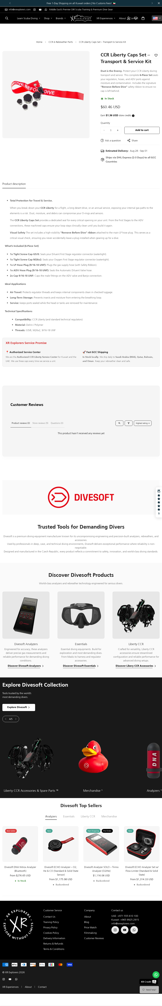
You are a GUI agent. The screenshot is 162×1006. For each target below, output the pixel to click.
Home (39, 42)
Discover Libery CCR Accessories (134, 666)
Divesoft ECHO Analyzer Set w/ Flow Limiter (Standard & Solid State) (141, 871)
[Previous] (9, 3)
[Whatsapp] (46, 9)
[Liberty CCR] (30, 757)
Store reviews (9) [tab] (40, 423)
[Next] (152, 3)
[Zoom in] (83, 57)
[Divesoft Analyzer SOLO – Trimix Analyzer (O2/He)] (101, 844)
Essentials (69, 816)
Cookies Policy (51, 933)
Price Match (90, 927)
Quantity (105, 123)
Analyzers (51, 816)
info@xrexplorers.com (123, 923)
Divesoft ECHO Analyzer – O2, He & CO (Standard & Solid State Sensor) (60, 871)
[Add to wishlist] (156, 55)
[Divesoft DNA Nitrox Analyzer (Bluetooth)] (20, 844)
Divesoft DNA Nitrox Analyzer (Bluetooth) (20, 869)
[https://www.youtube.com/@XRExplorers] (40, 9)
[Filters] (129, 423)
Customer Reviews (94, 938)
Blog (86, 922)
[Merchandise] (92, 757)
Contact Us (49, 917)
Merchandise (93, 790)
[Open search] (119, 423)
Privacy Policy (50, 927)
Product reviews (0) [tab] (21, 423)
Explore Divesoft (17, 707)
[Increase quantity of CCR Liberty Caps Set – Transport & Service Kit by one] (117, 130)
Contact (42, 987)
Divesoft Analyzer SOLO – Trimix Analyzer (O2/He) (101, 869)
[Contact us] (156, 974)
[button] (143, 18)
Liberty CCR (88, 816)
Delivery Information (54, 938)
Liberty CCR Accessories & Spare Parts (31, 790)
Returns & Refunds (53, 943)
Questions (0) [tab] (57, 423)
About (122, 18)
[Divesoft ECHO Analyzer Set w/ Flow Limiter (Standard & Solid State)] (142, 844)
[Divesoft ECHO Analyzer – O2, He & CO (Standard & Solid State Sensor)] (61, 844)
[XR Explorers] (81, 18)
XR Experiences (105, 18)
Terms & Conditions (53, 949)
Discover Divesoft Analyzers (24, 666)
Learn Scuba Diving (27, 18)
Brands (59, 18)
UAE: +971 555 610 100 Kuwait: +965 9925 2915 (125, 918)
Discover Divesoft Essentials (79, 666)
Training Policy (51, 922)
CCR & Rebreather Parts (61, 42)
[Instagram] (34, 9)
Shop (47, 18)
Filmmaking (90, 933)
